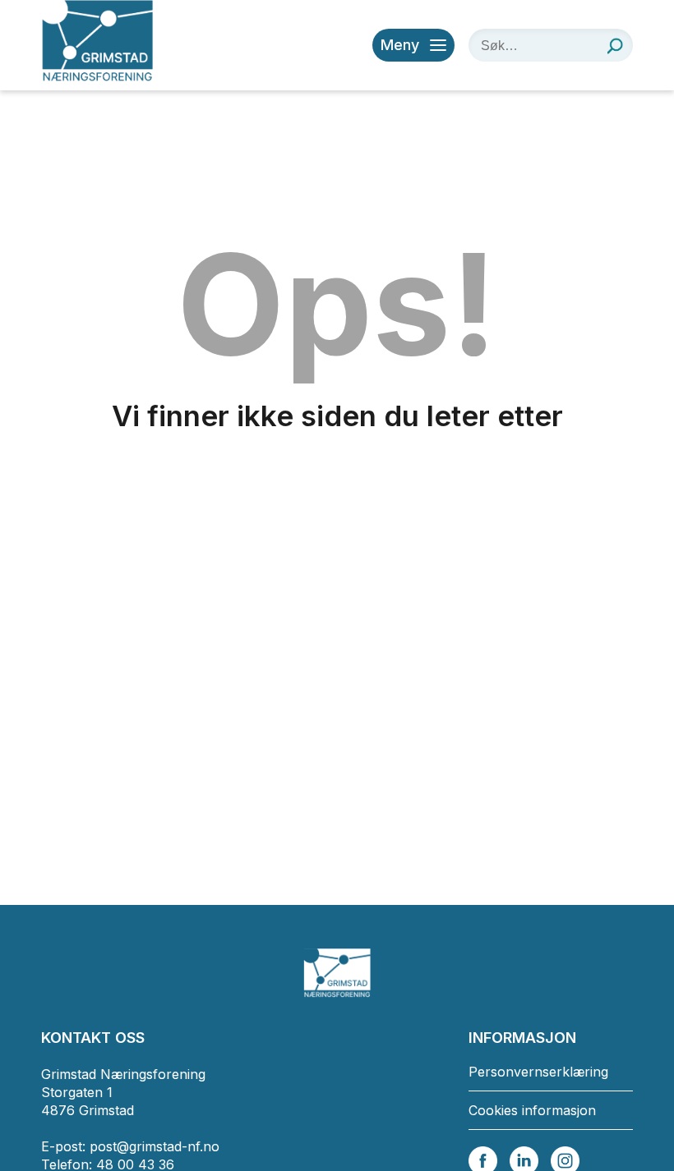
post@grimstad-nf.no (154, 1146)
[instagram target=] (565, 1159)
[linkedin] (524, 1159)
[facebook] (483, 1159)
